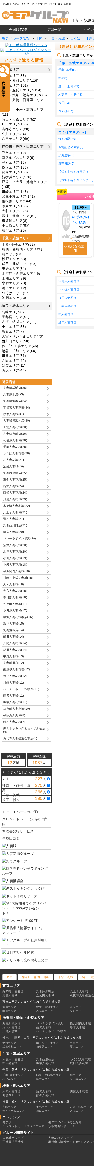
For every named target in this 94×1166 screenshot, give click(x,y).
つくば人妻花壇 (82, 222)
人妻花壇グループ (60, 1138)
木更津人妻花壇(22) (16, 505)
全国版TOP (18, 30)
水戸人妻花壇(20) (15, 551)
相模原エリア (44, 1046)
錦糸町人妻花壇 (13, 991)
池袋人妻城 (10, 995)
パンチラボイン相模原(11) (21, 689)
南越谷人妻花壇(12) (16, 669)
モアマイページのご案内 (21, 812)
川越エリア (43, 1110)
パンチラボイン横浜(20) (19, 538)
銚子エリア (43, 1078)
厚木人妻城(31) (13, 414)
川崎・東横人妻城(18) (18, 577)
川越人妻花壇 (79, 1091)
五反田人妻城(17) (15, 604)
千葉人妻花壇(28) (15, 447)
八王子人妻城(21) (15, 512)
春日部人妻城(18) (15, 597)
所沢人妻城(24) (13, 486)
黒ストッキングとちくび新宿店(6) (24, 730)
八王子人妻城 (79, 991)
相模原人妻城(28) (15, 440)
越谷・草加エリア (13, 1110)
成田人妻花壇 (79, 1063)
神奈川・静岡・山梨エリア (23, 146)
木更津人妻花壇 (13, 1059)
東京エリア (10, 69)
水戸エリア (9, 1078)
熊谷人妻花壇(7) (14, 722)
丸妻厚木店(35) (13, 394)
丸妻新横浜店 (11, 1023)
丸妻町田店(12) (13, 663)
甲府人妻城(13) (13, 656)
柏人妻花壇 (10, 1063)
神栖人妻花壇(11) (15, 702)
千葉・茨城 (65, 977)
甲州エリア (9, 1042)
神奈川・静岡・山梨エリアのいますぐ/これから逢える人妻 (42, 1037)
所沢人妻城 (43, 1091)
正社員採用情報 (13, 1141)
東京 (10, 977)
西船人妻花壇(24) (15, 492)
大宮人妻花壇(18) (15, 591)
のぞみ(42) (80, 217)
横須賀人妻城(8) (14, 715)
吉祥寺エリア (44, 1010)
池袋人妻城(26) (13, 466)
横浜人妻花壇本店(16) (18, 617)
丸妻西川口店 (11, 1095)
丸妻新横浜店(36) (15, 388)
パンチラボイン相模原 (51, 1031)
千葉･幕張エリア (12, 1074)
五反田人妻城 (45, 995)
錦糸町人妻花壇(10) (16, 708)
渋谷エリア (77, 1006)
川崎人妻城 (10, 1031)
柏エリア (75, 1074)
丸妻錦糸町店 (45, 991)
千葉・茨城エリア (16, 238)
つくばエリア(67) (72, 132)
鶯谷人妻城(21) (13, 519)
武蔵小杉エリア (12, 1046)
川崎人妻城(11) (13, 682)
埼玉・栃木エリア (16, 306)
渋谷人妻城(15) (13, 623)
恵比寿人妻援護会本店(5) (20, 738)
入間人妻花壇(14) (15, 643)
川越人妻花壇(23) (15, 499)
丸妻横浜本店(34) (15, 401)
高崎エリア (9, 1106)
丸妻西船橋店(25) (15, 473)
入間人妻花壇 (11, 1091)
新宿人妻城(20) (13, 532)
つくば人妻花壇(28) (16, 453)
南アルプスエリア (47, 1042)
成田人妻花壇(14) (15, 649)
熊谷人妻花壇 (45, 1095)
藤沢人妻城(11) (13, 695)
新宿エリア (9, 1006)
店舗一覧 (54, 30)
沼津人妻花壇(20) (15, 545)
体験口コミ (11, 838)
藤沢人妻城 (43, 1027)
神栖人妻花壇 (45, 1063)
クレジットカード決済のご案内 (25, 821)
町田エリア (9, 1010)
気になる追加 (76, 248)
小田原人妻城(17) (15, 610)
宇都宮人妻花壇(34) (16, 407)
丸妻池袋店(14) (13, 630)
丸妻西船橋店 (45, 1059)
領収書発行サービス (18, 831)
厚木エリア (77, 1046)
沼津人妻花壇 (11, 1027)
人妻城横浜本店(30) (16, 420)
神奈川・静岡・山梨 (35, 977)
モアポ (7, 1122)
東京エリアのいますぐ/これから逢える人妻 (31, 1001)
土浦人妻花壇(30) (15, 427)
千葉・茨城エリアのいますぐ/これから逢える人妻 (36, 1069)
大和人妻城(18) (13, 584)
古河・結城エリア (81, 1106)
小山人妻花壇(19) (15, 558)
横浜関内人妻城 (80, 1023)
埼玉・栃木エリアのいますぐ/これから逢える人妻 (36, 1101)
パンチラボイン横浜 (49, 1023)
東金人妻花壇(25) (15, 479)
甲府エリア (77, 1042)
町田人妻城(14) (13, 636)
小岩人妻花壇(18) (15, 564)
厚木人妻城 (77, 1027)
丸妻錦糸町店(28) (15, 433)
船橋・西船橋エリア (48, 1074)
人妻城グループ (13, 1138)
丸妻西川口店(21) (15, 525)
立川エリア (77, 1010)
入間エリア (77, 1110)
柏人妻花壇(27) (13, 460)
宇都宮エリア (44, 1106)
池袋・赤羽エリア (47, 1006)
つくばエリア (78, 1078)
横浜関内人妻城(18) (16, 571)
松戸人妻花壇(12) (15, 676)
